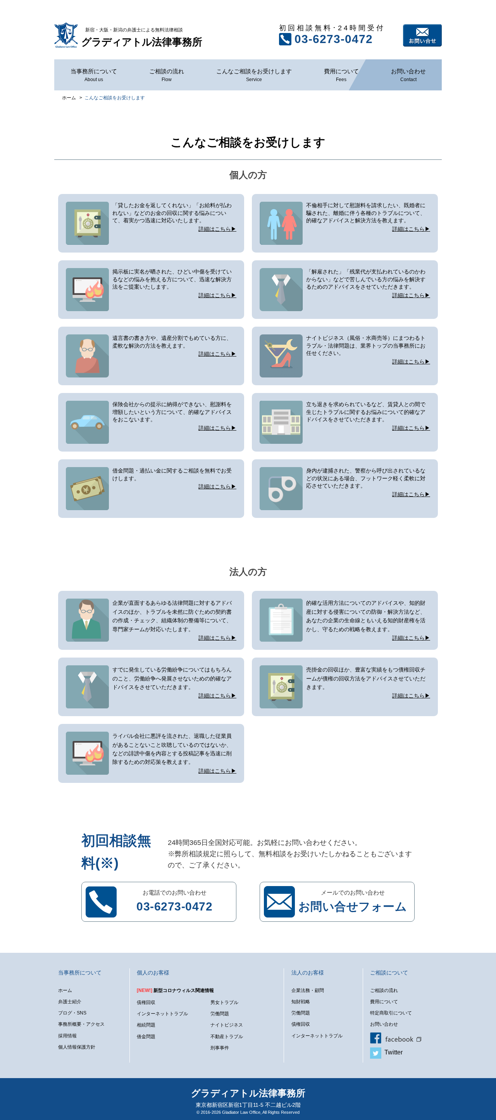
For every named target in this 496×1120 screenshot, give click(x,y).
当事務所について (94, 75)
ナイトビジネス (226, 1025)
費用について (341, 75)
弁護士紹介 (69, 1001)
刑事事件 (219, 1048)
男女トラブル (224, 1002)
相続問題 (146, 1025)
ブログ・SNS (72, 1013)
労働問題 (219, 1013)
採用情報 (67, 1036)
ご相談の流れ (166, 75)
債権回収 (146, 1002)
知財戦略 (300, 1001)
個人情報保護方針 (76, 1047)
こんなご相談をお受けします (254, 75)
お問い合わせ (422, 35)
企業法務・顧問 (307, 990)
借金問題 (146, 1036)
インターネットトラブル (162, 1013)
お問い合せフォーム (352, 906)
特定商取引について (391, 1013)
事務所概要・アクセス (81, 1024)
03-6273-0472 (333, 39)
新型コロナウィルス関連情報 (175, 990)
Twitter (392, 1052)
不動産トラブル (226, 1036)
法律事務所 (141, 37)
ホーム (65, 990)
